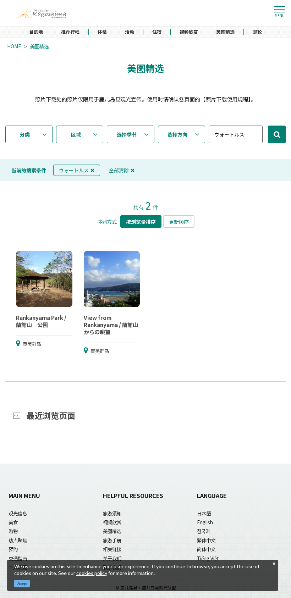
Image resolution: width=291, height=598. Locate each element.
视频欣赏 (189, 32)
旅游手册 (112, 540)
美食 (13, 522)
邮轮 (257, 32)
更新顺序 (179, 221)
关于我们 (112, 558)
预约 (13, 549)
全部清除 (119, 170)
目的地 (36, 32)
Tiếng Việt (208, 558)
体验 (102, 32)
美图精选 (225, 32)
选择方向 (177, 134)
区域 (76, 134)
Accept (22, 583)
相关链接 (112, 549)
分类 (25, 134)
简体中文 (206, 549)
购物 (13, 531)
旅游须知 (112, 513)
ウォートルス (74, 170)
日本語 (204, 513)
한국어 (203, 531)
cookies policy (91, 573)
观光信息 (18, 513)
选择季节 (127, 134)
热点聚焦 (18, 540)
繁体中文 (206, 540)
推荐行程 (70, 32)
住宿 (156, 32)
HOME (14, 46)
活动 (129, 32)
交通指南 (18, 558)
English (205, 522)
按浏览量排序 (141, 221)
